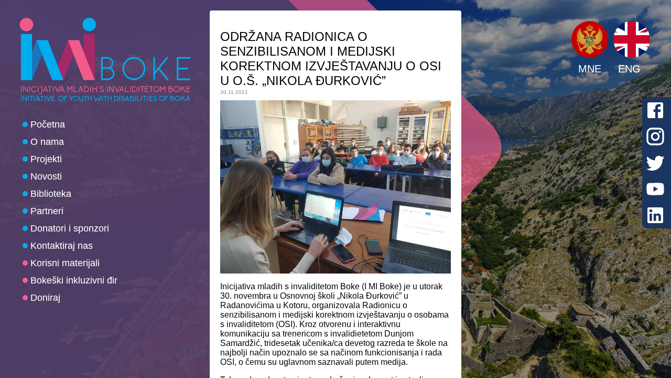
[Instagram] (655, 136)
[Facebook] (655, 110)
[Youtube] (655, 189)
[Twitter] (655, 162)
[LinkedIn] (655, 215)
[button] (589, 39)
